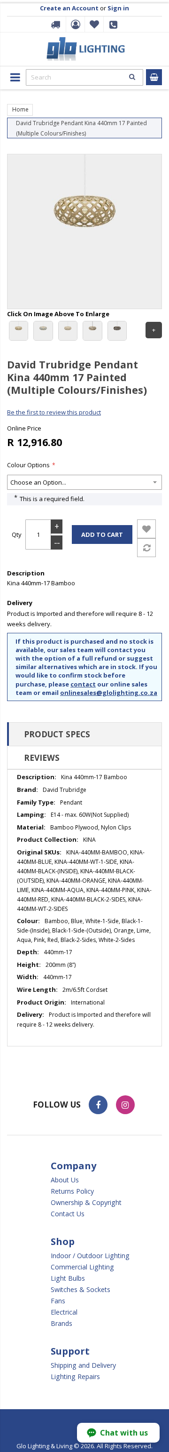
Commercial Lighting (82, 1266)
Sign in (118, 8)
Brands (61, 1323)
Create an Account (69, 8)
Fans (58, 1300)
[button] (118, 1433)
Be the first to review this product (54, 412)
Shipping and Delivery (83, 1365)
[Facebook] (98, 1104)
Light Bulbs (68, 1278)
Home (20, 109)
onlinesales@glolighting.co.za (108, 692)
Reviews (42, 757)
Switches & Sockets (80, 1289)
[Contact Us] (115, 27)
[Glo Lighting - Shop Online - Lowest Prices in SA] (84, 40)
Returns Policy (72, 1191)
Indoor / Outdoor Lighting (90, 1255)
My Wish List (93, 24)
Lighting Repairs (75, 1376)
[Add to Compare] (146, 547)
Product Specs (57, 734)
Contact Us (67, 1213)
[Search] (132, 77)
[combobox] (84, 77)
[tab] (84, 734)
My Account (74, 24)
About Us (65, 1179)
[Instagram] (125, 1104)
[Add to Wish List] (146, 528)
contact (83, 684)
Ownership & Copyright (86, 1202)
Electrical (64, 1312)
